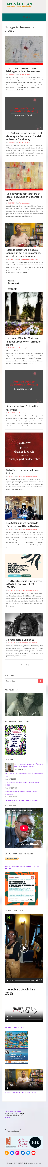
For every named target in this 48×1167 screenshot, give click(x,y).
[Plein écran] (40, 980)
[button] (24, 948)
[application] (24, 948)
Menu (28, 17)
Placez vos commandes (13, 1111)
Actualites (22, 259)
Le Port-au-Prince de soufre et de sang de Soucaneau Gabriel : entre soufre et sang (24, 136)
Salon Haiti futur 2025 (15, 1027)
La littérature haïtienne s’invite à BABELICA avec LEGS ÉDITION (24, 584)
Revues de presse (24, 74)
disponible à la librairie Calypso (20, 1092)
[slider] (22, 980)
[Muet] (37, 980)
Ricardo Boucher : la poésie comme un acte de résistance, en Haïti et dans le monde (23, 253)
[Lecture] (7, 980)
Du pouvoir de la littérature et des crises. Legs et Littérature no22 (24, 196)
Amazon (7, 1117)
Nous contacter (13, 1131)
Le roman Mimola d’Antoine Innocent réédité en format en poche (23, 341)
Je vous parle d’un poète (20, 639)
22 (27, 665)
